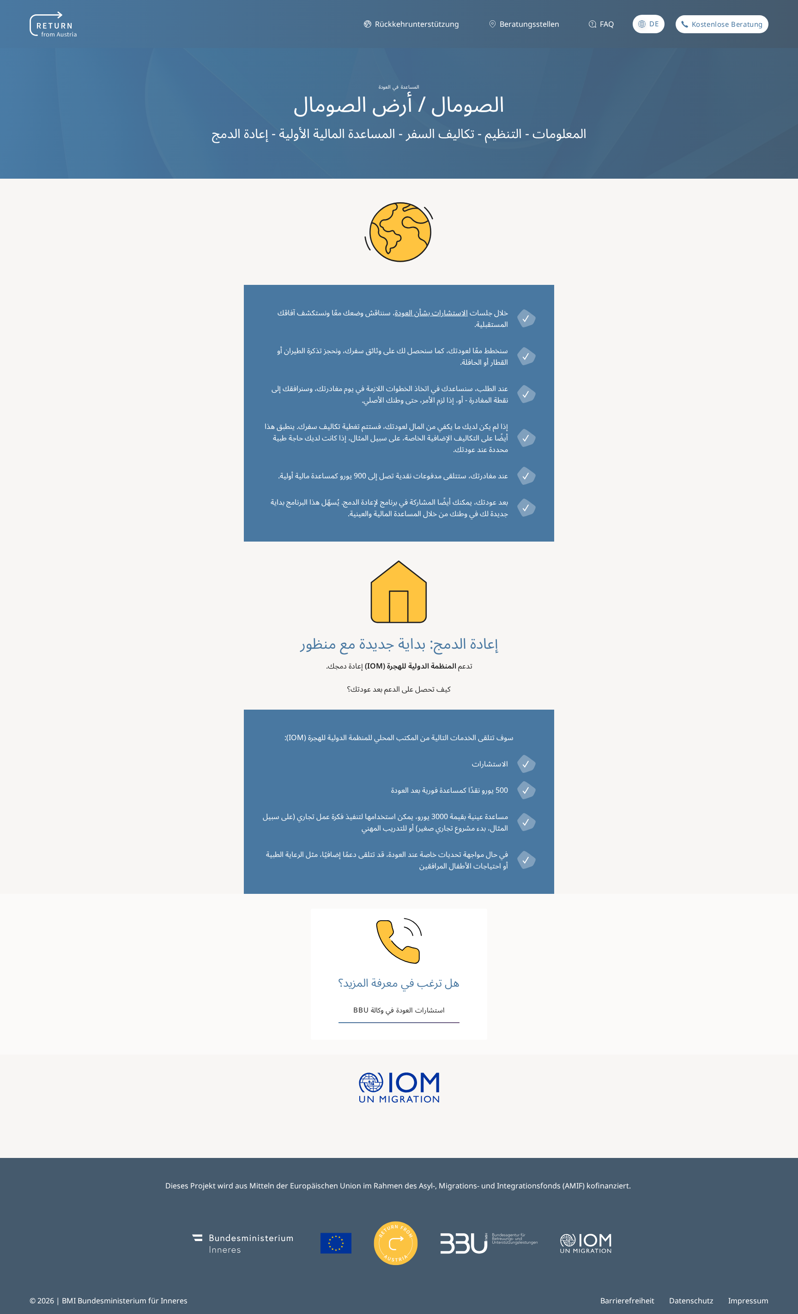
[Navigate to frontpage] (53, 24)
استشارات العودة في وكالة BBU (398, 1009)
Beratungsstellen (529, 24)
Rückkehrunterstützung (417, 24)
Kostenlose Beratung (727, 24)
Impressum (748, 1301)
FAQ (607, 24)
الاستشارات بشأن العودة (431, 312)
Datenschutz (691, 1301)
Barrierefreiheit (627, 1301)
